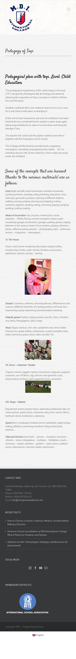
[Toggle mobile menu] (69, 9)
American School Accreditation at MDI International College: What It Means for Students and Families (37, 533)
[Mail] (46, 567)
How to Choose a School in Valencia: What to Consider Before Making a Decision (38, 522)
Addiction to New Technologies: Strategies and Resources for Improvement (37, 544)
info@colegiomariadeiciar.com (27, 500)
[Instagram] (30, 567)
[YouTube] (40, 567)
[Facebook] (35, 567)
